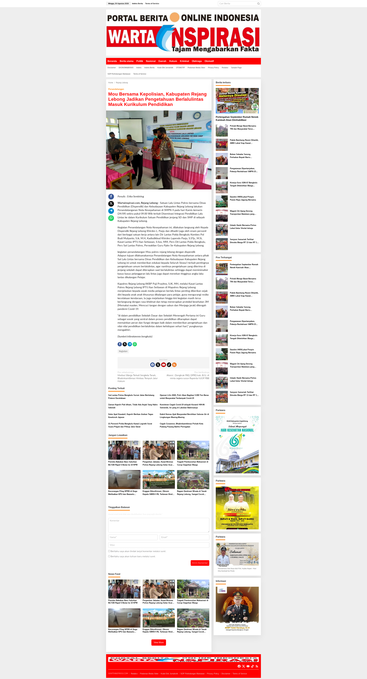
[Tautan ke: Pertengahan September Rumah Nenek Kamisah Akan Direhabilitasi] (237, 101)
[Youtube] (163, 364)
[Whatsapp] (111, 218)
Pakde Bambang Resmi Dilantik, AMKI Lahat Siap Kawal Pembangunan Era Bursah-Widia (244, 142)
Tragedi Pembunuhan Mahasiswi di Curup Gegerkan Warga (192, 463)
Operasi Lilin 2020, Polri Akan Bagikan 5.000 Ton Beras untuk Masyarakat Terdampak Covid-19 (184, 396)
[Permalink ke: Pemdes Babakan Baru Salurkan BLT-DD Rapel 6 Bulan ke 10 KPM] (124, 450)
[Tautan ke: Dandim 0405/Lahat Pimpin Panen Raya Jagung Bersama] (222, 201)
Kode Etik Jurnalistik (169, 674)
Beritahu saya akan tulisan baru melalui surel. (133, 556)
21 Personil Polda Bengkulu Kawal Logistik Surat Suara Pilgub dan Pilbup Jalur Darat (130, 425)
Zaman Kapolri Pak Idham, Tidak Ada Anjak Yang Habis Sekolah (133, 406)
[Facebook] (152, 364)
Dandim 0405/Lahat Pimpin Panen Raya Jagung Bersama (243, 198)
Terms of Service (240, 674)
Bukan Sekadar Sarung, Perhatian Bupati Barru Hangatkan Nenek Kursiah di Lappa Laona (242, 156)
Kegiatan (123, 351)
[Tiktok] (169, 364)
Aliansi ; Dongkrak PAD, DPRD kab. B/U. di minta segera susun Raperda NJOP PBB (188, 375)
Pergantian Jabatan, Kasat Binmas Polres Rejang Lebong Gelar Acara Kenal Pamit (158, 463)
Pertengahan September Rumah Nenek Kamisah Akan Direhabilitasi (237, 118)
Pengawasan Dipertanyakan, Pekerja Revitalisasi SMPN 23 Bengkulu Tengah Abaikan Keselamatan (243, 170)
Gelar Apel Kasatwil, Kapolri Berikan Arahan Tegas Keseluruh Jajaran (130, 415)
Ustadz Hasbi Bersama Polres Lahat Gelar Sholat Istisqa (243, 226)
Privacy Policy (213, 674)
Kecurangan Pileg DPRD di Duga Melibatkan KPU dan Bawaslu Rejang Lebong (122, 493)
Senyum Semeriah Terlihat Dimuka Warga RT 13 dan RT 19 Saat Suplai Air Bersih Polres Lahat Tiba (244, 241)
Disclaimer (225, 674)
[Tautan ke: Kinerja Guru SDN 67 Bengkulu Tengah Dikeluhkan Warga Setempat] (222, 187)
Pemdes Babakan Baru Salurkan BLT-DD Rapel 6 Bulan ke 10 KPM (122, 463)
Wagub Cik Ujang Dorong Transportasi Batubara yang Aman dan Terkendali (242, 213)
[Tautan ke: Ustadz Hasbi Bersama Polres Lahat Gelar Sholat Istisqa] (222, 230)
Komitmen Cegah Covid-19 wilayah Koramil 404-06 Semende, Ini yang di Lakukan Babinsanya (182, 406)
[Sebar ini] (111, 196)
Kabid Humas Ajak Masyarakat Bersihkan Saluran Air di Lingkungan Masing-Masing (184, 415)
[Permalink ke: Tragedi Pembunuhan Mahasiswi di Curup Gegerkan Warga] (193, 450)
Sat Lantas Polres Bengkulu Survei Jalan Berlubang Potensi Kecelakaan (131, 396)
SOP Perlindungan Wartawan (192, 674)
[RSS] (174, 364)
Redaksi (134, 674)
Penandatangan (116, 89)
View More (159, 642)
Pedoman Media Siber (149, 674)
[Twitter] (158, 364)
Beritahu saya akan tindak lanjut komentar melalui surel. (138, 551)
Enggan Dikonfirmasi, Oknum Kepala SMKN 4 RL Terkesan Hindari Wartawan (159, 493)
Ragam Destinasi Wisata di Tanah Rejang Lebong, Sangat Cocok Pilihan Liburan (192, 493)
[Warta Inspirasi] (183, 32)
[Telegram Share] (111, 211)
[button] (258, 3)
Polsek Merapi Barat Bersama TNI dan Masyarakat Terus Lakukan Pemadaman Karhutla (243, 128)
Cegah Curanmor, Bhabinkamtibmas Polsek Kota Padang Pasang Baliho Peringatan (181, 425)
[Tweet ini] (111, 204)
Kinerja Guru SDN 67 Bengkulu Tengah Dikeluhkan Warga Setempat (243, 184)
